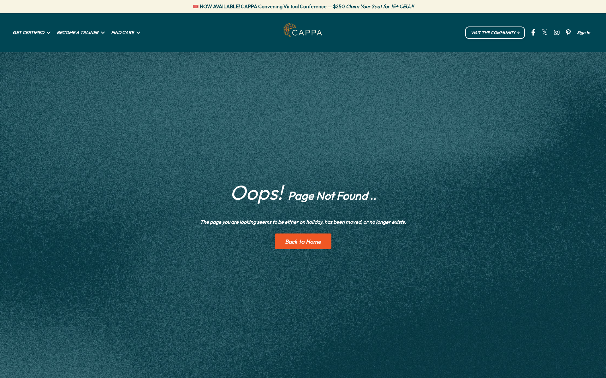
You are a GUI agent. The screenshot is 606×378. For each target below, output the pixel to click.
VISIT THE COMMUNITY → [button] (495, 32)
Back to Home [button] (303, 241)
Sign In (583, 32)
